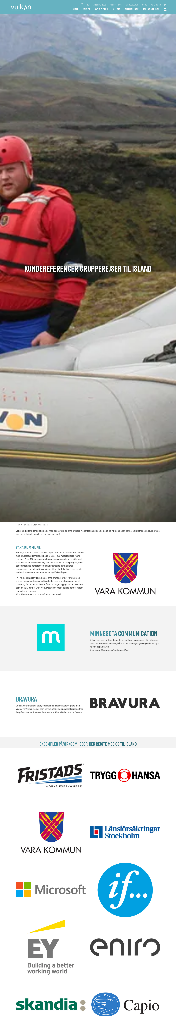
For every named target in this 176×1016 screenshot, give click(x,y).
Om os (144, 4)
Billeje (116, 9)
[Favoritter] (82, 4)
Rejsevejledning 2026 (96, 4)
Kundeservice (116, 4)
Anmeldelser (132, 4)
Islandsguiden (151, 9)
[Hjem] (21, 7)
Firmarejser (132, 9)
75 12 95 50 (156, 4)
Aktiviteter (101, 9)
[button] (165, 4)
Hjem (75, 9)
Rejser (86, 9)
